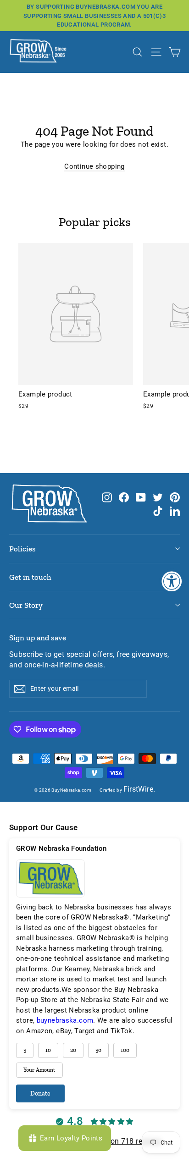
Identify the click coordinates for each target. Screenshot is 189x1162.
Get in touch (30, 577)
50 (98, 1050)
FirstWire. (139, 789)
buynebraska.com (65, 1020)
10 (48, 1050)
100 (125, 1050)
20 (73, 1050)
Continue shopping (94, 166)
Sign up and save (37, 637)
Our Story (26, 605)
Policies (22, 548)
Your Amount (39, 1070)
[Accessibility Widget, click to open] (171, 581)
